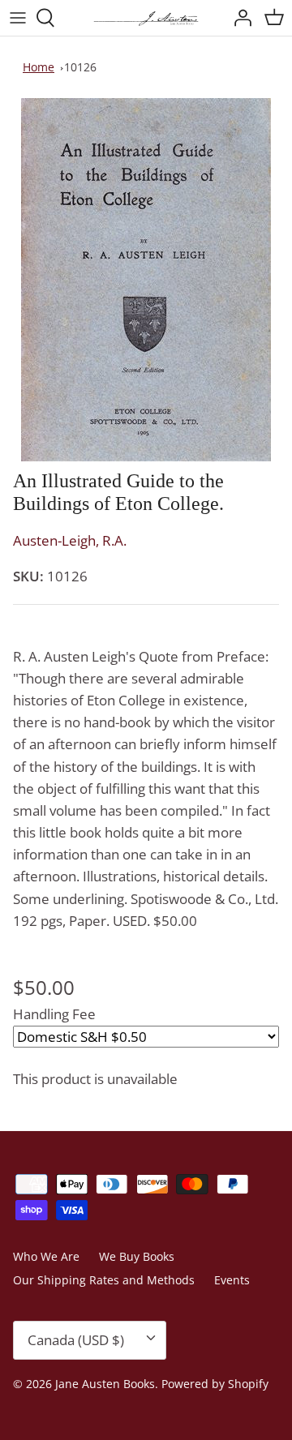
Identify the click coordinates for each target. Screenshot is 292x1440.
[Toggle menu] (18, 18)
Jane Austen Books (105, 1383)
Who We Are (46, 1256)
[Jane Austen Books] (146, 18)
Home (38, 67)
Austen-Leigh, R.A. (70, 540)
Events (232, 1280)
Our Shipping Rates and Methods (104, 1280)
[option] (146, 279)
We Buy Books (136, 1256)
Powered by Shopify (214, 1383)
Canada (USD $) (76, 1340)
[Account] (238, 18)
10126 (80, 67)
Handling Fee (54, 1014)
